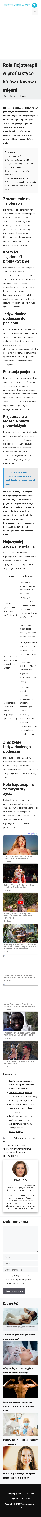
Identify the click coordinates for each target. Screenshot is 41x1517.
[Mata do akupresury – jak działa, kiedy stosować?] (20, 1320)
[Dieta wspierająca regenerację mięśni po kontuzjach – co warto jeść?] (20, 1387)
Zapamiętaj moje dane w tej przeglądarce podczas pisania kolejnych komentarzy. (18, 1279)
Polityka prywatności (16, 1494)
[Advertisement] (20, 38)
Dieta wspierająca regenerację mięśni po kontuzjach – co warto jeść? (19, 1406)
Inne (8, 1138)
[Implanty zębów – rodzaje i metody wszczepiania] (20, 1425)
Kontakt (30, 1494)
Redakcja (26, 1498)
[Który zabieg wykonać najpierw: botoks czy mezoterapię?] (20, 1353)
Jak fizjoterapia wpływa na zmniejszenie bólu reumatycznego (20, 1128)
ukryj (18, 152)
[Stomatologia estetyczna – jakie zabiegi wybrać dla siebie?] (20, 1458)
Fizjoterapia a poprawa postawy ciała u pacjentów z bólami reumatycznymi (22, 1108)
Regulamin (15, 1498)
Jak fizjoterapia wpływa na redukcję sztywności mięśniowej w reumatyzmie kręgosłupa (23, 1096)
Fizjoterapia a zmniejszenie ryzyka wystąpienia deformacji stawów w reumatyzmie (22, 1085)
